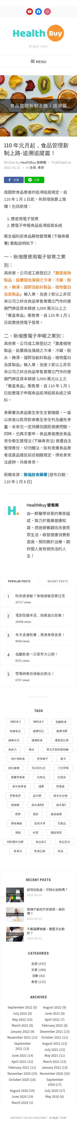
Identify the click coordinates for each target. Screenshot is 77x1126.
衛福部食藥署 (35, 474)
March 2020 (20, 1102)
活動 (35, 975)
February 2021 (18, 1067)
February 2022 (52, 1025)
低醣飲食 (61, 721)
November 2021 (19, 1037)
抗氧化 (41, 777)
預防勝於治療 (15, 841)
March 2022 (20, 1025)
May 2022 (19, 1019)
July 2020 (51, 1090)
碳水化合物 (60, 795)
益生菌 (37, 795)
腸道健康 (56, 814)
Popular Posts (19, 581)
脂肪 (35, 814)
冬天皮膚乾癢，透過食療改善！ (40, 634)
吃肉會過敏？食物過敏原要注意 (40, 595)
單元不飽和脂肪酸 (58, 749)
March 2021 (51, 1061)
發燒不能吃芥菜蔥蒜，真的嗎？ (46, 911)
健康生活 (13, 740)
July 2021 (51, 1049)
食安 (41, 167)
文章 (34, 969)
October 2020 (19, 1079)
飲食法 (18, 851)
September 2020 (54, 1082)
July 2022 (20, 1013)
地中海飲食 (18, 758)
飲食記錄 (39, 851)
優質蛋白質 (62, 740)
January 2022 (20, 1031)
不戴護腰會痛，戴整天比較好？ (46, 930)
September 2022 (20, 1007)
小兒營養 (63, 768)
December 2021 (51, 1031)
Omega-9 (38, 721)
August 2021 (51, 1043)
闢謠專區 (56, 832)
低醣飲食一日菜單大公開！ (36, 654)
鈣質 (35, 832)
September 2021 (22, 1046)
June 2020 (19, 1096)
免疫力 (12, 749)
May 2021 (51, 1055)
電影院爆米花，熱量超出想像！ (40, 615)
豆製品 (62, 823)
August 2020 (19, 1090)
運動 (18, 832)
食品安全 (64, 841)
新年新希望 (19, 786)
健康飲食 (37, 740)
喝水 (31, 749)
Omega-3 (15, 721)
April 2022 (52, 1019)
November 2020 (51, 1073)
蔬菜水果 (39, 823)
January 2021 (51, 1067)
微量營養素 (18, 777)
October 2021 (51, 1037)
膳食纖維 (16, 823)
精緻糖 (15, 804)
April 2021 (19, 1061)
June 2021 (19, 1055)
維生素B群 (38, 804)
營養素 (60, 786)
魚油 (60, 851)
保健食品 (15, 731)
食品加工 (41, 841)
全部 (33, 167)
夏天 (63, 758)
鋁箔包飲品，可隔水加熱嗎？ (47, 889)
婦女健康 (13, 768)
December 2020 (19, 1073)
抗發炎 (62, 777)
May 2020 (52, 1096)
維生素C (61, 804)
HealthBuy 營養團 (33, 162)
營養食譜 (15, 795)
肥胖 (18, 814)
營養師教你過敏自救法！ (34, 673)
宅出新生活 (38, 768)
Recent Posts (58, 581)
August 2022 (52, 1007)
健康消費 (61, 731)
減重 (41, 786)
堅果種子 (42, 758)
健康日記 (38, 731)
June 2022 (52, 1013)
